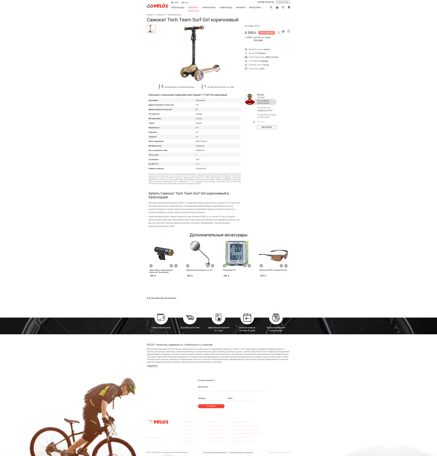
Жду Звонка (267, 127)
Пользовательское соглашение (241, 452)
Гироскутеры (209, 7)
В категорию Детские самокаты (162, 298)
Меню (177, 2)
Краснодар (258, 40)
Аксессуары (255, 7)
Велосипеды (177, 7)
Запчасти (240, 7)
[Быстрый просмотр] (151, 266)
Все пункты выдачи (155, 436)
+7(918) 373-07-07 (265, 2)
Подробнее (152, 366)
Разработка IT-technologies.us (279, 452)
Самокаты (193, 7)
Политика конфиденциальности (215, 452)
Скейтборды (226, 7)
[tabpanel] (200, 53)
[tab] (151, 29)
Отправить (211, 406)
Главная (150, 14)
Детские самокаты (174, 14)
